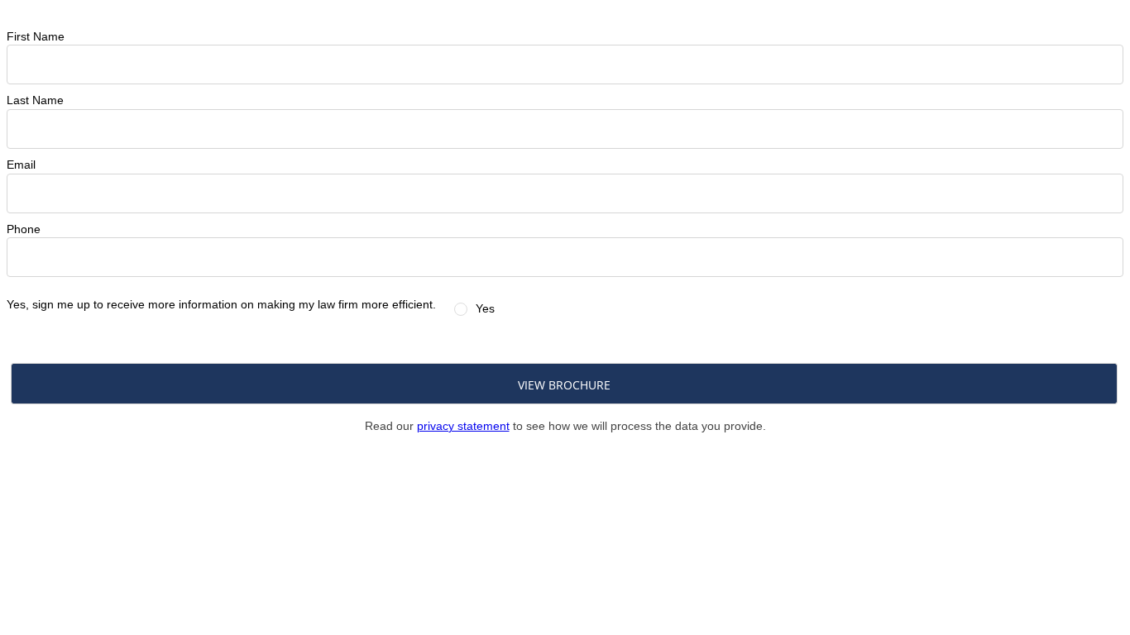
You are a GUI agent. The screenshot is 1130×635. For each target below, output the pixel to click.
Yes (485, 308)
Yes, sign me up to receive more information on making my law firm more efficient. (221, 304)
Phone (24, 229)
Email (21, 164)
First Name (36, 36)
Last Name (35, 100)
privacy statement (463, 425)
